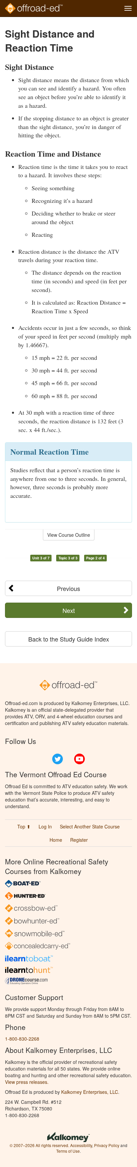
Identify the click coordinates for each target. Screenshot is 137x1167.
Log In (45, 826)
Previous (68, 588)
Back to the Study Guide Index (68, 639)
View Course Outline (68, 534)
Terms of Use (68, 1151)
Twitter (57, 759)
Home (56, 839)
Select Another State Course (90, 826)
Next (69, 610)
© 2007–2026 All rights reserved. (39, 1145)
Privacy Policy (106, 1145)
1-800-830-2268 (22, 1038)
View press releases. (27, 1082)
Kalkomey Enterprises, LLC (89, 1092)
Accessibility (81, 1145)
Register (79, 839)
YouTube (79, 759)
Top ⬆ (24, 826)
